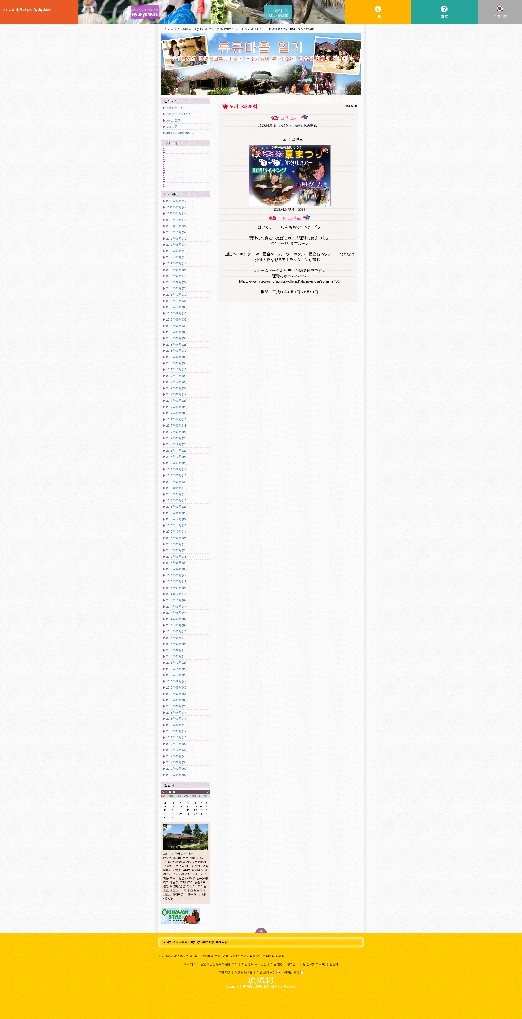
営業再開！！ (174, 108)
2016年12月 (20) (176, 444)
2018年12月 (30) (176, 294)
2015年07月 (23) (176, 550)
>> (208, 792)
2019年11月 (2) (176, 226)
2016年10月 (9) (176, 457)
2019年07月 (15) (176, 251)
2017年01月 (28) (176, 438)
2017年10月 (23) (176, 382)
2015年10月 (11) (176, 531)
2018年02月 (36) (176, 357)
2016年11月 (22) (176, 450)
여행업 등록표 (244, 972)
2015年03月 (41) (176, 575)
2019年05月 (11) (176, 263)
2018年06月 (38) (176, 332)
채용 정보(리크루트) (312, 964)
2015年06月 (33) (176, 556)
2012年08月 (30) (176, 762)
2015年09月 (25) (176, 538)
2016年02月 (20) (176, 506)
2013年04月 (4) (176, 712)
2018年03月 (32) (176, 351)
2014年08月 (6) (176, 612)
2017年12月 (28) (176, 369)
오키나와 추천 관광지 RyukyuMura (26, 9)
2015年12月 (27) (176, 519)
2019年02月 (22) (176, 282)
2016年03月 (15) (176, 500)
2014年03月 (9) (176, 644)
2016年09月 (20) (176, 463)
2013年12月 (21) (176, 662)
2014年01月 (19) (176, 656)
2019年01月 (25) (176, 288)
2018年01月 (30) (176, 363)
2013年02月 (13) (176, 725)
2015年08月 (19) (176, 544)
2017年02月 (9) (176, 432)
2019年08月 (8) (176, 244)
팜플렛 (334, 964)
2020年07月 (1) (176, 201)
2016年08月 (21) (176, 469)
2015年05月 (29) (176, 563)
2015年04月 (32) (176, 569)
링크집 (291, 964)
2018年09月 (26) (176, 313)
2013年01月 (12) (176, 731)
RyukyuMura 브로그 (227, 29)
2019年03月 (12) (176, 276)
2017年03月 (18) (176, 425)
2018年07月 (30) (176, 326)
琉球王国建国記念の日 (180, 133)
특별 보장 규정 (266, 972)
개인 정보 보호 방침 (254, 964)
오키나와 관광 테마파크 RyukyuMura (188, 29)
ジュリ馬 (171, 126)
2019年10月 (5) (176, 232)
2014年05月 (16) (176, 631)
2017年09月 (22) (176, 388)
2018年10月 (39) (176, 307)
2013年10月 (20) (176, 675)
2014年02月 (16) (176, 650)
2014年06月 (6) (176, 625)
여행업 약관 (291, 972)
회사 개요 (190, 964)
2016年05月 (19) (176, 488)
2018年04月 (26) (176, 344)
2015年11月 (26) (176, 525)
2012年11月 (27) (176, 744)
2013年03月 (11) (176, 719)
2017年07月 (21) (176, 400)
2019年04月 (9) (176, 270)
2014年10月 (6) (176, 600)
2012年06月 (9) (176, 775)
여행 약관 (224, 972)
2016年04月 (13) (176, 494)
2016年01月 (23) (176, 513)
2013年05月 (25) (176, 706)
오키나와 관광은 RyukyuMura (177, 956)
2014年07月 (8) (176, 619)
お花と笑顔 (173, 120)
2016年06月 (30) (176, 482)
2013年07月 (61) (176, 694)
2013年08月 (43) (176, 687)
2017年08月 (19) (176, 394)
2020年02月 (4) (176, 207)
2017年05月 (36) (176, 413)
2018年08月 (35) (176, 319)
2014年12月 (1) (176, 594)
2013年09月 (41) (176, 681)
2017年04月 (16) (176, 419)
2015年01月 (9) (176, 588)
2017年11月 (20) (176, 376)
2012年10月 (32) (176, 750)
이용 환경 (277, 964)
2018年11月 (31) (176, 301)
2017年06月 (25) (176, 407)
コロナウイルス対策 (178, 114)
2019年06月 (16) (176, 257)
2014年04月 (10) (176, 638)
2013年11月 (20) (176, 669)
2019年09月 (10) (176, 238)
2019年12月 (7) (176, 220)
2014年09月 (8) (176, 606)
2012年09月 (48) (176, 756)
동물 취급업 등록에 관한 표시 (218, 964)
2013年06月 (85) (176, 700)
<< (163, 792)
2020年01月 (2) (176, 213)
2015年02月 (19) (176, 581)
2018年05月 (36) (176, 338)
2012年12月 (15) (176, 737)
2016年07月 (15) (176, 475)
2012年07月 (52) (176, 768)
